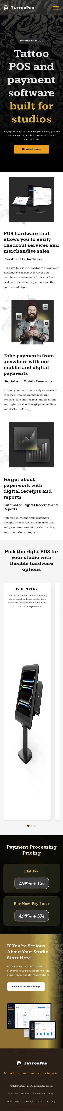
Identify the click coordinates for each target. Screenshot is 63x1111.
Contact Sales (13, 1101)
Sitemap (28, 1101)
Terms (40, 1101)
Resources (39, 1093)
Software (13, 1093)
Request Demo (31, 149)
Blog (50, 1093)
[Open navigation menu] (55, 8)
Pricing (25, 1093)
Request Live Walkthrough (26, 986)
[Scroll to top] (55, 1103)
